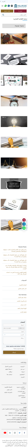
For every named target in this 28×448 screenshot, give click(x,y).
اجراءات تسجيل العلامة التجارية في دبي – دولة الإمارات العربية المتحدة (14, 149)
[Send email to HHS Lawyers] (24, 224)
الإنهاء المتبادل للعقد (22, 308)
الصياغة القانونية (22, 285)
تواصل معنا (9, 374)
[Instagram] (15, 434)
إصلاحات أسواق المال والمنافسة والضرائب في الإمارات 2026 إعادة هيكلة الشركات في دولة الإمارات (15, 267)
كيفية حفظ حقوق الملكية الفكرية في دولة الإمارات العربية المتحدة (15, 128)
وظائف (10, 371)
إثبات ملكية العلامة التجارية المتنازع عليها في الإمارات (15, 211)
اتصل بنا (20, 11)
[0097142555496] (9, 6)
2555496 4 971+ (15, 415)
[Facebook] (24, 434)
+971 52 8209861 (13, 413)
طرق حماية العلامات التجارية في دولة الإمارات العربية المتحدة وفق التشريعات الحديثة (14, 190)
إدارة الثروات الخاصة (21, 301)
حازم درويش (23, 304)
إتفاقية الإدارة (23, 312)
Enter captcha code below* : (15, 346)
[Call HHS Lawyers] (24, 220)
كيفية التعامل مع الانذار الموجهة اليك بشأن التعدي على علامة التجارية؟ (14, 170)
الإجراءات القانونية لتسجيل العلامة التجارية (17, 231)
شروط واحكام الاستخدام (20, 445)
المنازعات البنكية (8, 392)
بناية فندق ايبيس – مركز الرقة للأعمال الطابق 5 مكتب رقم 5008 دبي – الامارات (14, 409)
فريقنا (23, 371)
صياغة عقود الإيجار (22, 297)
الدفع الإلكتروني (9, 445)
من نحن (22, 369)
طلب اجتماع (7, 11)
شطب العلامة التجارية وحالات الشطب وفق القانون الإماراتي (15, 46)
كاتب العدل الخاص (22, 288)
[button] (3, 15)
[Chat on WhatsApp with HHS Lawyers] (24, 228)
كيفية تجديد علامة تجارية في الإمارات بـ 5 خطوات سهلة (14, 107)
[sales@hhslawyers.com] (12, 6)
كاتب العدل (9, 389)
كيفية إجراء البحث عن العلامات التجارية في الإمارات (15, 66)
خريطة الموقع (9, 369)
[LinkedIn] (10, 434)
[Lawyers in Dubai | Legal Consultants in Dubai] (20, 6)
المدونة (22, 377)
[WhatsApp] (6, 6)
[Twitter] (19, 434)
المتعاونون (22, 374)
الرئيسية (22, 366)
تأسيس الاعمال (8, 366)
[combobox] (21, 328)
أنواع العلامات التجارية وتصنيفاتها (19, 86)
